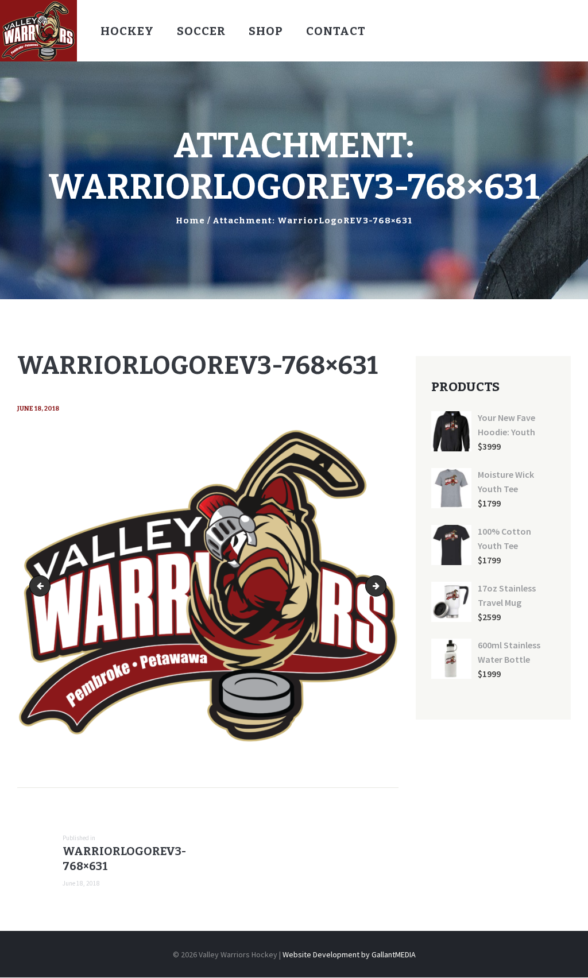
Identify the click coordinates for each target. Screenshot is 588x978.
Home (190, 220)
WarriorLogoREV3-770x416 (382, 586)
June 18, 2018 (38, 408)
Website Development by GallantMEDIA (349, 954)
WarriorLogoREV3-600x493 (42, 586)
